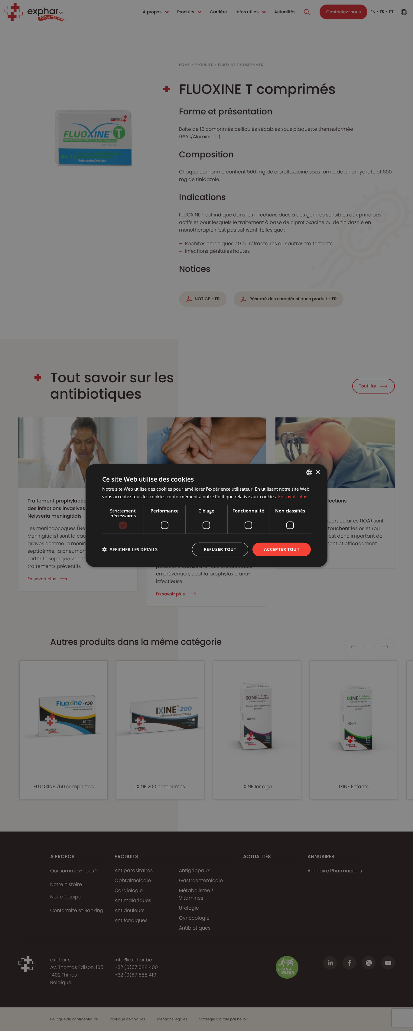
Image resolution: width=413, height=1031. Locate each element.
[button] (130, 549)
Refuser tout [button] (220, 549)
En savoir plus (292, 496)
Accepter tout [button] (281, 549)
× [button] (317, 472)
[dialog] (206, 515)
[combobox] (309, 472)
